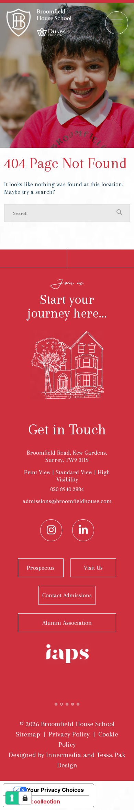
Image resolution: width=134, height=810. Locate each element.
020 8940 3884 (67, 489)
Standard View (74, 472)
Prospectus (41, 567)
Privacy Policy (69, 734)
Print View (37, 472)
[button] (56, 703)
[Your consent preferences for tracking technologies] (25, 798)
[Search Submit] (119, 213)
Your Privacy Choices (55, 789)
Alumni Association (67, 622)
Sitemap (28, 734)
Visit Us (93, 567)
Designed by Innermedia (45, 755)
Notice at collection (34, 801)
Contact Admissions (67, 595)
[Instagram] (51, 530)
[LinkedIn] (83, 530)
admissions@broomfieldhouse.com (67, 501)
